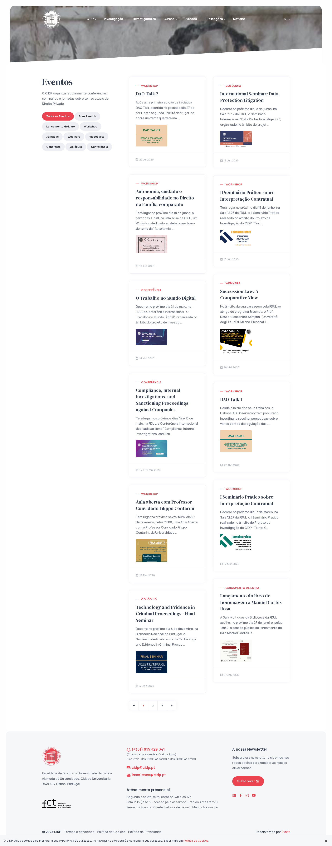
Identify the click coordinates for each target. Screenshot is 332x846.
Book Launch (87, 116)
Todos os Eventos (58, 116)
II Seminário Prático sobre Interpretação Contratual (247, 195)
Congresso (53, 147)
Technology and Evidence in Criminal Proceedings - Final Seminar (165, 613)
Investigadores (144, 19)
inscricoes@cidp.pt (149, 774)
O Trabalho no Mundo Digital (166, 298)
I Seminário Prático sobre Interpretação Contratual (246, 500)
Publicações (213, 19)
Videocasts (96, 136)
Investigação (113, 19)
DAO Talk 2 (147, 94)
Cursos (169, 19)
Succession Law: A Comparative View (239, 294)
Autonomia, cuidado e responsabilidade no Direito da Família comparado (165, 197)
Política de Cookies (111, 832)
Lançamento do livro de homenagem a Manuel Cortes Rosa (251, 602)
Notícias (239, 19)
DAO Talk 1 (231, 399)
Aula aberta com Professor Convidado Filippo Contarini (165, 505)
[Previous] (134, 705)
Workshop (90, 126)
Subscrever (246, 781)
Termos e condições (79, 832)
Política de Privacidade (145, 832)
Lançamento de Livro (60, 126)
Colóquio (76, 147)
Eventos (191, 19)
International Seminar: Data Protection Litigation (249, 97)
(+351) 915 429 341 (148, 749)
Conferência (99, 147)
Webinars (74, 136)
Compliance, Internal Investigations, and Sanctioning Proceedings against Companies (162, 400)
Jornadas (52, 136)
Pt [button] (286, 19)
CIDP (90, 19)
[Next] (171, 705)
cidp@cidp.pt (143, 767)
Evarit (286, 832)
